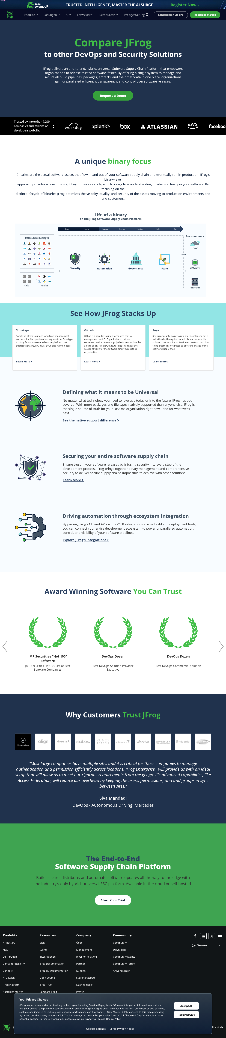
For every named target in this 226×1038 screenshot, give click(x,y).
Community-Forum (124, 963)
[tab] (23, 742)
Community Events (124, 956)
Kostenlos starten (13, 991)
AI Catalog (9, 978)
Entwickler (84, 15)
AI (67, 15)
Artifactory (9, 942)
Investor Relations (86, 956)
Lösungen (50, 15)
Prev (5, 646)
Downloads (119, 949)
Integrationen (48, 956)
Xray (5, 949)
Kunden (81, 970)
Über (79, 942)
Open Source (47, 978)
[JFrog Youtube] (220, 936)
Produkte (29, 15)
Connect (8, 970)
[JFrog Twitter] (211, 936)
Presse (80, 991)
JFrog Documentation (52, 963)
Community (120, 942)
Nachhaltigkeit (84, 984)
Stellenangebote (86, 978)
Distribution (10, 956)
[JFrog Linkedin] (203, 936)
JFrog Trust (46, 984)
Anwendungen (121, 970)
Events (43, 949)
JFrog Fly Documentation (54, 970)
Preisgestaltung (134, 15)
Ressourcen (107, 15)
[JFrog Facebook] (195, 936)
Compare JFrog (48, 991)
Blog (42, 942)
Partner (80, 963)
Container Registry (14, 963)
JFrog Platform (11, 984)
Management (84, 949)
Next (221, 646)
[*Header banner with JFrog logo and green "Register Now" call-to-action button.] (113, 4)
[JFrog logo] (11, 15)
